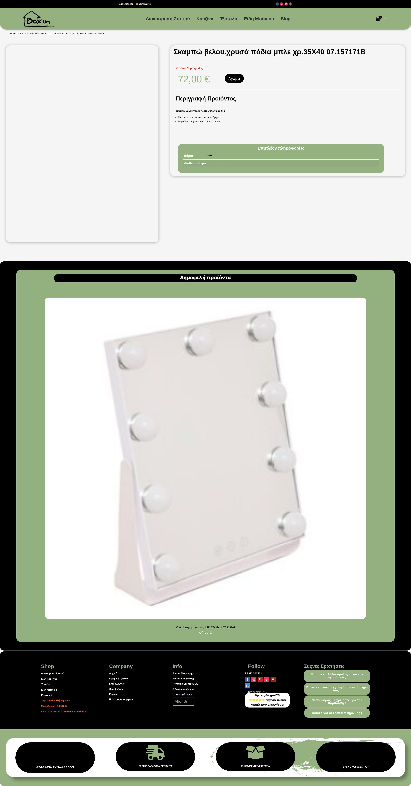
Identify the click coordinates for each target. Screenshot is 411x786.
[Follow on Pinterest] (290, 4)
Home (13, 34)
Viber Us (181, 701)
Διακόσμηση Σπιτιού (168, 18)
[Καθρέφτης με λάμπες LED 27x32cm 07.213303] (205, 618)
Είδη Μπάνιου (259, 18)
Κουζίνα (205, 18)
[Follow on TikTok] (281, 4)
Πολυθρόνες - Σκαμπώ (37, 34)
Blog (286, 18)
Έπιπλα (228, 18)
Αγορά (234, 78)
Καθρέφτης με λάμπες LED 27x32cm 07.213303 (205, 627)
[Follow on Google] (247, 685)
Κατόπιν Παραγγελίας (218, 163)
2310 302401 (127, 4)
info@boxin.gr (145, 4)
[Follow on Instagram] (286, 4)
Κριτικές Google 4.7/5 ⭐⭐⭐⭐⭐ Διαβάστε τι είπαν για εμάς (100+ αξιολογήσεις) (267, 700)
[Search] (384, 19)
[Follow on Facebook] (277, 4)
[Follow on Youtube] (273, 679)
